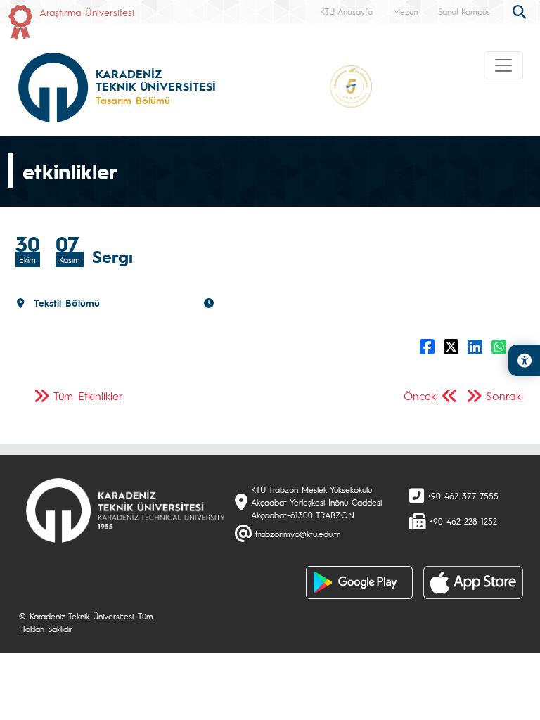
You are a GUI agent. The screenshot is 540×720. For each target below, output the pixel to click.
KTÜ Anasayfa (346, 11)
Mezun (405, 11)
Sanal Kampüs (464, 11)
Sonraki (504, 395)
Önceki (421, 395)
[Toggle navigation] (503, 65)
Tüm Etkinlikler (88, 395)
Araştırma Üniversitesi (86, 12)
